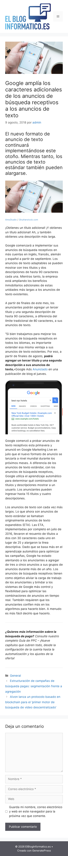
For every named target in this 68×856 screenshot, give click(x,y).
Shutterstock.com (28, 219)
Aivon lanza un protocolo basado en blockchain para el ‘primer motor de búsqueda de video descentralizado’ (32, 702)
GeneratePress (41, 850)
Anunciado (40, 369)
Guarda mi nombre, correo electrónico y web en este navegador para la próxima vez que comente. (35, 811)
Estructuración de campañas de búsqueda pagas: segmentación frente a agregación (33, 686)
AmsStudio (11, 219)
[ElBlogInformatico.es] (28, 16)
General (15, 675)
